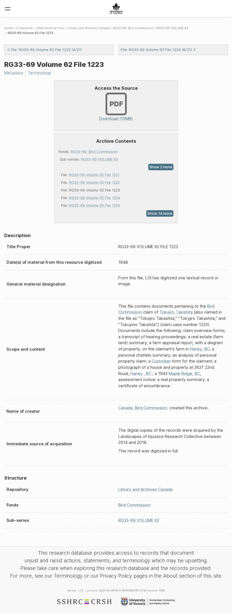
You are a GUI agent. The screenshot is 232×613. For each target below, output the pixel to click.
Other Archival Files (50, 28)
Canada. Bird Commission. (143, 407)
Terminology (39, 72)
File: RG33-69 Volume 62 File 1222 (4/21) (46, 50)
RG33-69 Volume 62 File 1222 (94, 182)
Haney (196, 348)
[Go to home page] (116, 8)
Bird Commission (134, 505)
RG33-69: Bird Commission (94, 152)
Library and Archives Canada (88, 28)
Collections (24, 28)
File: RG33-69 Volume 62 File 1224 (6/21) (156, 50)
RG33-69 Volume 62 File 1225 (94, 205)
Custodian (161, 361)
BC (207, 348)
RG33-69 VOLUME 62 (99, 159)
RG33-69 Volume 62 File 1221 (94, 175)
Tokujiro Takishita (176, 312)
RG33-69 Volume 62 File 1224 (94, 198)
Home (8, 28)
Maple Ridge (180, 373)
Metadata (13, 72)
